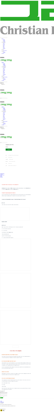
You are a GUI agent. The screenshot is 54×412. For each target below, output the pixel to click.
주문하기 (4, 78)
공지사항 (4, 52)
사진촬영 (4, 40)
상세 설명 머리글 (2, 173)
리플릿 (4, 72)
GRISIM (2, 38)
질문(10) (1, 176)
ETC (3, 49)
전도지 (4, 44)
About (4, 64)
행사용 (4, 70)
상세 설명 (1, 174)
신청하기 (2, 397)
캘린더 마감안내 (5, 50)
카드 (3, 47)
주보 (3, 43)
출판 (3, 46)
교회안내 (4, 67)
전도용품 (4, 48)
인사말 (4, 39)
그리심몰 (3, 53)
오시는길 (4, 41)
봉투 (3, 45)
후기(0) (1, 175)
